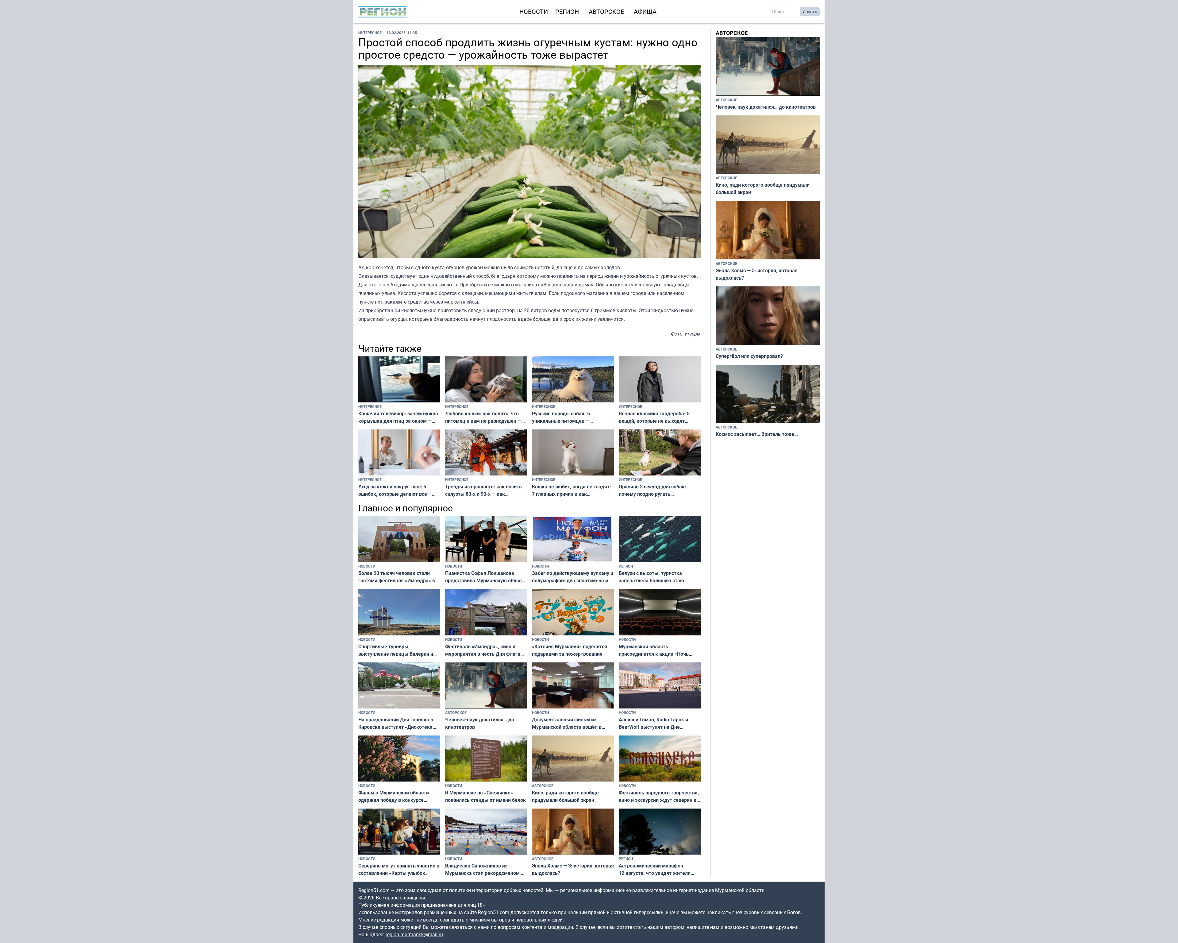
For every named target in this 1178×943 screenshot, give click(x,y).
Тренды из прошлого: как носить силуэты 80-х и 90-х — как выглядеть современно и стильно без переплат (484, 490)
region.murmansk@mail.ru (414, 934)
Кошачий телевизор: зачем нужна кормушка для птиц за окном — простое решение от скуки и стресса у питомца (398, 417)
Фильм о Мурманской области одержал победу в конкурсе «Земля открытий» (393, 796)
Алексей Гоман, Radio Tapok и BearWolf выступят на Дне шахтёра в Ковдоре (653, 723)
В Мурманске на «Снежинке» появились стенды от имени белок (485, 796)
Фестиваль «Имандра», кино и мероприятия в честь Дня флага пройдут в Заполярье (482, 650)
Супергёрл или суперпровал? (749, 356)
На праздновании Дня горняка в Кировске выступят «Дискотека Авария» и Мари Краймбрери (395, 723)
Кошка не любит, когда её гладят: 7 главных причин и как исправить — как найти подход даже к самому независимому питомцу (571, 490)
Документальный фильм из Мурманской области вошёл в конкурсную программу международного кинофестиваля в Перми (573, 723)
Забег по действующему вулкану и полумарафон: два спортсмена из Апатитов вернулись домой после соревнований (572, 577)
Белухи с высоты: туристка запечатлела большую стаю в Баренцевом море (651, 577)
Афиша (645, 11)
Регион (567, 11)
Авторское (606, 11)
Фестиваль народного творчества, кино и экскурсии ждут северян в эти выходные (659, 796)
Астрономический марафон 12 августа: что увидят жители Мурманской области (655, 869)
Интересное (370, 32)
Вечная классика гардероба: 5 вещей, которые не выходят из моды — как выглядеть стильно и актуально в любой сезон (659, 417)
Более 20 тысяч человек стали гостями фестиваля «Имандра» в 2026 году (396, 577)
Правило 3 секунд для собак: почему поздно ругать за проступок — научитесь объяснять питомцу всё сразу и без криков (653, 490)
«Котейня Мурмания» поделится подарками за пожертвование (569, 650)
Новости (533, 11)
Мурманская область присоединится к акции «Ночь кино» (654, 650)
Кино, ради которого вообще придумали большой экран (565, 796)
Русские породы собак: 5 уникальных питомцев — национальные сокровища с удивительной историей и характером (563, 417)
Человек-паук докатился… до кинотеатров (479, 723)
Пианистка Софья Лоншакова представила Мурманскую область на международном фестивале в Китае (486, 577)
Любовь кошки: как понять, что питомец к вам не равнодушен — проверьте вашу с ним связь (483, 417)
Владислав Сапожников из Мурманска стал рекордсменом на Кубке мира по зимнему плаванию (485, 869)
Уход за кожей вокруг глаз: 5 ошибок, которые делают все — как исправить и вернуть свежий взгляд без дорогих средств (396, 490)
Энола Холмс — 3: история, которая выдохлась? (573, 869)
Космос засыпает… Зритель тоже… (757, 434)
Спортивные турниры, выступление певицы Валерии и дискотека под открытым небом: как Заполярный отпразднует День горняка (397, 650)
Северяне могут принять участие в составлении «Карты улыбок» (398, 869)
